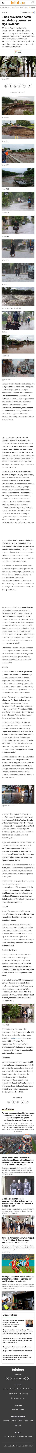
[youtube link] (20, 1378)
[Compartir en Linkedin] (19, 85)
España (19, 1389)
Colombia (13, 1389)
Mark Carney (13, 7)
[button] (3, 3)
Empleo (22, 1409)
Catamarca (15, 1038)
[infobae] (18, 3)
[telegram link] (24, 1378)
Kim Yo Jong (22, 7)
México (10, 1393)
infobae (4, 12)
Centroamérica (23, 1393)
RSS (23, 1398)
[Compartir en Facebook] (10, 85)
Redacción (15, 1409)
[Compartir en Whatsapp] (6, 85)
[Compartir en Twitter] (15, 85)
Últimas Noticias (16, 1398)
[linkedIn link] (28, 1378)
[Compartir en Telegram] (24, 85)
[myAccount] (32, 2)
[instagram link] (15, 1378)
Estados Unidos (28, 1389)
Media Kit (18, 1425)
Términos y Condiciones (11, 1436)
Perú (15, 1393)
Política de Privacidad (25, 1436)
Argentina (6, 1420)
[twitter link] (11, 1378)
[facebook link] (7, 1378)
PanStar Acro (4, 7)
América (6, 1389)
